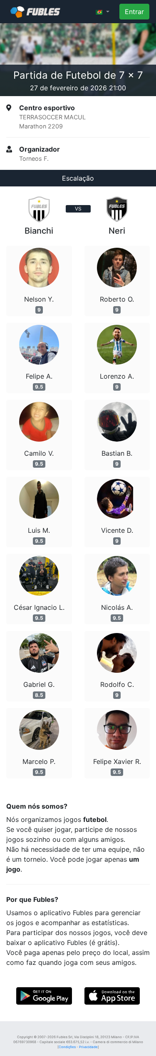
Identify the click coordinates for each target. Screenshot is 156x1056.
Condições (67, 1047)
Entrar (134, 11)
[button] (102, 11)
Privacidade (88, 1047)
